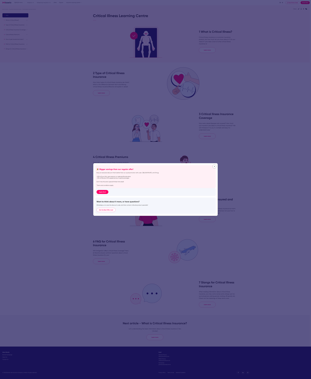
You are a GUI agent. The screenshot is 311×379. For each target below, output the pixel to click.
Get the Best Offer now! (106, 210)
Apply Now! (102, 192)
